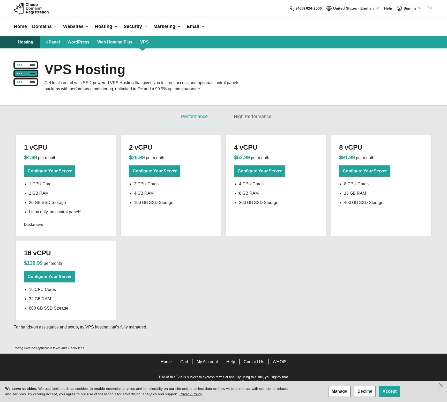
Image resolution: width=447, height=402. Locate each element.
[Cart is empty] (430, 8)
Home (166, 362)
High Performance (252, 116)
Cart (184, 362)
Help (230, 362)
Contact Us (254, 362)
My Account (207, 362)
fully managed (133, 327)
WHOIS (280, 362)
